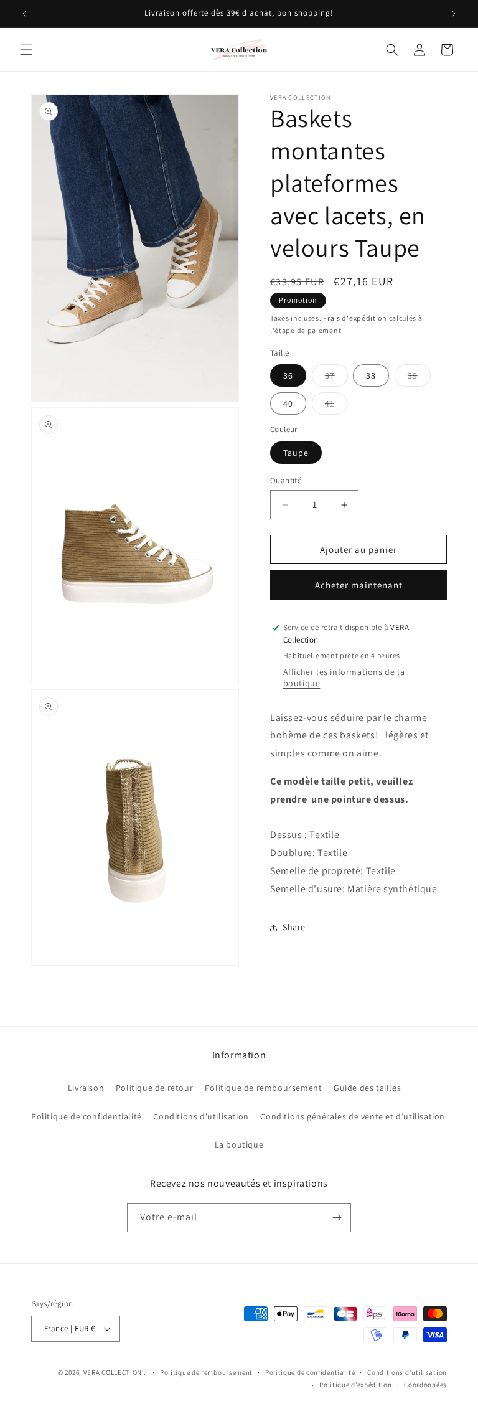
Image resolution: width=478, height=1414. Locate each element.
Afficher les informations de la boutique (344, 677)
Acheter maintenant (359, 585)
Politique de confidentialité (86, 1116)
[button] (26, 50)
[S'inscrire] (336, 1217)
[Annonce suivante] (453, 13)
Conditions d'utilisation (200, 1116)
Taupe (296, 452)
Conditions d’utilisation (407, 1372)
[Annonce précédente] (24, 13)
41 (336, 406)
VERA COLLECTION (113, 1372)
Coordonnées (425, 1384)
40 (288, 403)
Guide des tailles (367, 1087)
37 (336, 378)
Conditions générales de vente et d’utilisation (352, 1116)
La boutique (239, 1144)
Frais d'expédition (355, 318)
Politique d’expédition (355, 1384)
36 (288, 375)
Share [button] (294, 927)
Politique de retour (154, 1087)
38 (371, 375)
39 (419, 378)
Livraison (86, 1087)
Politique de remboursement (263, 1087)
